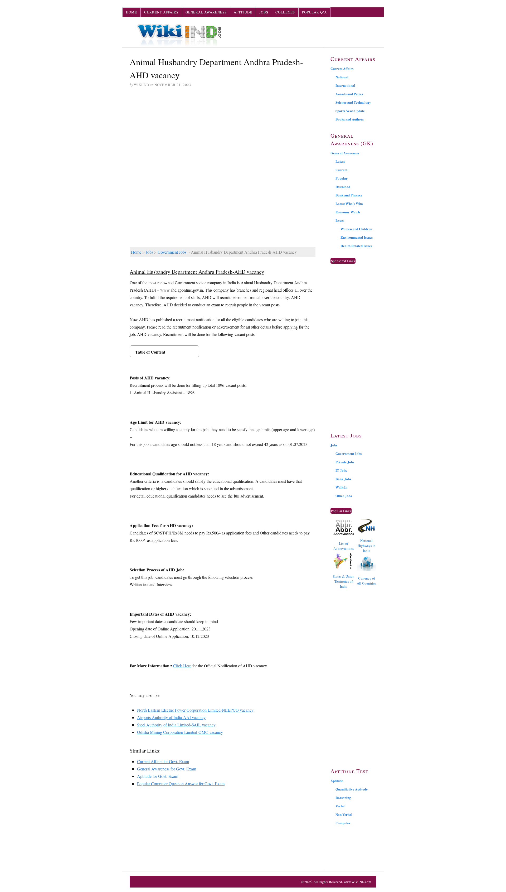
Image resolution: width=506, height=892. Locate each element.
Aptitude (243, 12)
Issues (339, 220)
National (341, 76)
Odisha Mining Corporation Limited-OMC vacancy (180, 732)
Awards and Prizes (349, 93)
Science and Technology (353, 102)
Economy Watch (347, 211)
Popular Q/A (314, 12)
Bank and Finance (348, 194)
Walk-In (341, 487)
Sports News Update (350, 110)
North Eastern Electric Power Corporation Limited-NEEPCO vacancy (195, 710)
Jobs (263, 12)
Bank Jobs (343, 478)
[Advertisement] (222, 132)
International (345, 85)
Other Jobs (343, 495)
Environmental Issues (356, 237)
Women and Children (356, 228)
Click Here (182, 665)
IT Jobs (341, 470)
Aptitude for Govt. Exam (157, 776)
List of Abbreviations (343, 546)
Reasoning (343, 797)
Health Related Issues (356, 245)
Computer (343, 822)
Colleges (285, 12)
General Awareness (206, 12)
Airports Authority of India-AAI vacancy (171, 717)
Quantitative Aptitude (351, 789)
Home (131, 12)
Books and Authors (349, 119)
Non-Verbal (343, 814)
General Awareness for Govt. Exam (166, 769)
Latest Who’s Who (349, 203)
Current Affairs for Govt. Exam (163, 761)
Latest (340, 161)
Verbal (340, 805)
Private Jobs (344, 461)
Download (342, 186)
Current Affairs (161, 12)
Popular (341, 178)
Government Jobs (172, 252)
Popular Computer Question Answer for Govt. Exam (181, 783)
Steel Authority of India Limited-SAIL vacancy (176, 724)
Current (341, 169)
